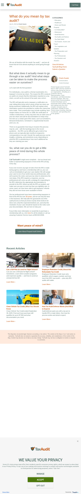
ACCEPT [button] (40, 479)
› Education (57, 20)
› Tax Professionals (60, 56)
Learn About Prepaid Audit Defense (30, 231)
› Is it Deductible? (59, 30)
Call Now (75, 5)
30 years (29, 196)
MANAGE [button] (40, 473)
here (29, 213)
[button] (78, 441)
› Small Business (59, 34)
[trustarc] (75, 492)
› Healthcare (58, 22)
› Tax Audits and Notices (61, 37)
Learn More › (10, 282)
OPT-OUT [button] (40, 485)
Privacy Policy (5, 492)
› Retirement (58, 32)
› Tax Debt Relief (59, 39)
